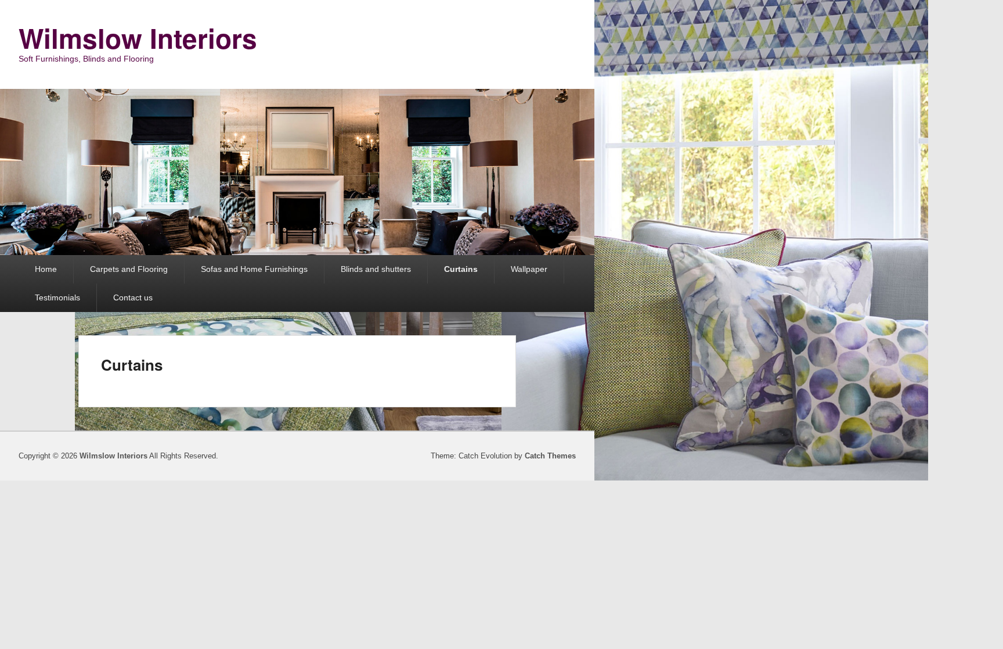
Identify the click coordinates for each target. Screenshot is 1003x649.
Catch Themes (550, 455)
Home (46, 269)
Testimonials (57, 297)
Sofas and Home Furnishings (254, 269)
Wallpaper (529, 269)
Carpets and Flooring (129, 269)
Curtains (461, 269)
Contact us (133, 297)
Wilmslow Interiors (138, 38)
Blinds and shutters (376, 269)
